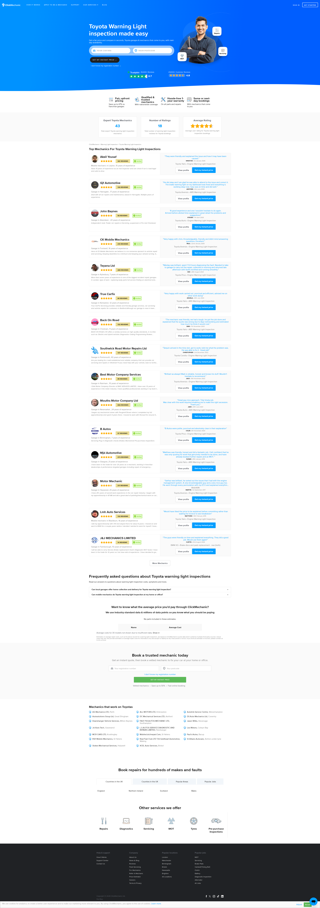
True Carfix (107, 294)
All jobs (198, 883)
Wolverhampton (216, 712)
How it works (101, 857)
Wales (193, 791)
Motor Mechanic (111, 481)
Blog (104, 5)
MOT (171, 828)
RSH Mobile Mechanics (102, 739)
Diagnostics (126, 828)
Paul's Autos (192, 734)
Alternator (198, 880)
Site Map (99, 899)
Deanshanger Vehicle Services (105, 721)
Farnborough (105, 547)
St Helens (166, 734)
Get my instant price (204, 170)
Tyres (194, 828)
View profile (183, 170)
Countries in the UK (114, 781)
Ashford (169, 716)
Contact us (100, 864)
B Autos (105, 429)
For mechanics (135, 870)
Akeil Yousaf (108, 156)
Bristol (161, 745)
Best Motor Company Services (120, 374)
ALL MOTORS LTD (148, 712)
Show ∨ (156, 633)
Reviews (147, 72)
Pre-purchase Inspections (216, 830)
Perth (112, 712)
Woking (143, 741)
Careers (132, 880)
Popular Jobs (210, 781)
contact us (219, 638)
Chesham (104, 329)
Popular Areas (182, 781)
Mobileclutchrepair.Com (150, 734)
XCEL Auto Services (148, 745)
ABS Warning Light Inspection (203, 192)
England (101, 791)
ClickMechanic (94, 144)
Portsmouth (105, 357)
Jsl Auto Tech (98, 727)
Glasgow (103, 461)
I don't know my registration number (160, 674)
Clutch (197, 870)
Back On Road (109, 320)
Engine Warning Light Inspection (201, 164)
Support (75, 5)
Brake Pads (199, 864)
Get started (310, 5)
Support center (102, 860)
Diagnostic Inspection (203, 877)
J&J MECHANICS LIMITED (118, 538)
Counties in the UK (150, 781)
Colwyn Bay (203, 727)
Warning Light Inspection (109, 144)
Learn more (156, 903)
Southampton (146, 723)
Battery (197, 873)
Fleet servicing (135, 867)
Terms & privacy (135, 883)
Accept (307, 904)
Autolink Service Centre (197, 712)
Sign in (296, 5)
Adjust (299, 904)
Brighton (165, 873)
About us (132, 857)
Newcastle (166, 870)
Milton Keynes (126, 721)
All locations (167, 877)
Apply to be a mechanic (55, 5)
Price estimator (135, 877)
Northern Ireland (136, 791)
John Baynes (109, 211)
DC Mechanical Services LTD (152, 716)
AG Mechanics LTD (100, 712)
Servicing (149, 828)
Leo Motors (192, 727)
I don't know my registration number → (106, 66)
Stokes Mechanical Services (104, 745)
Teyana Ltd (107, 265)
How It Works (33, 5)
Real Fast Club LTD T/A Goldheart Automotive (160, 739)
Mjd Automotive (111, 452)
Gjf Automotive (110, 183)
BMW (173, 545)
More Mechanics (160, 563)
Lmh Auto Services (112, 512)
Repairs (104, 828)
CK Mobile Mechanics (114, 239)
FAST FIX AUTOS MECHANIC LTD (154, 721)
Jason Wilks (192, 721)
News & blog (134, 860)
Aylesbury (104, 274)
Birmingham (105, 438)
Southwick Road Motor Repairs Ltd (123, 348)
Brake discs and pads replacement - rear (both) (200, 545)
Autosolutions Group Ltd (103, 716)
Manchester (166, 860)
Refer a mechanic (136, 873)
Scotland (164, 791)
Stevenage (203, 721)
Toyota (178, 164)
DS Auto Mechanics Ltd (197, 716)
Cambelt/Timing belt (202, 867)
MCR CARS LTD (99, 734)
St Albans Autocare (195, 739)
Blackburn (113, 520)
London (165, 857)
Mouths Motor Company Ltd (119, 400)
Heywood (104, 490)
